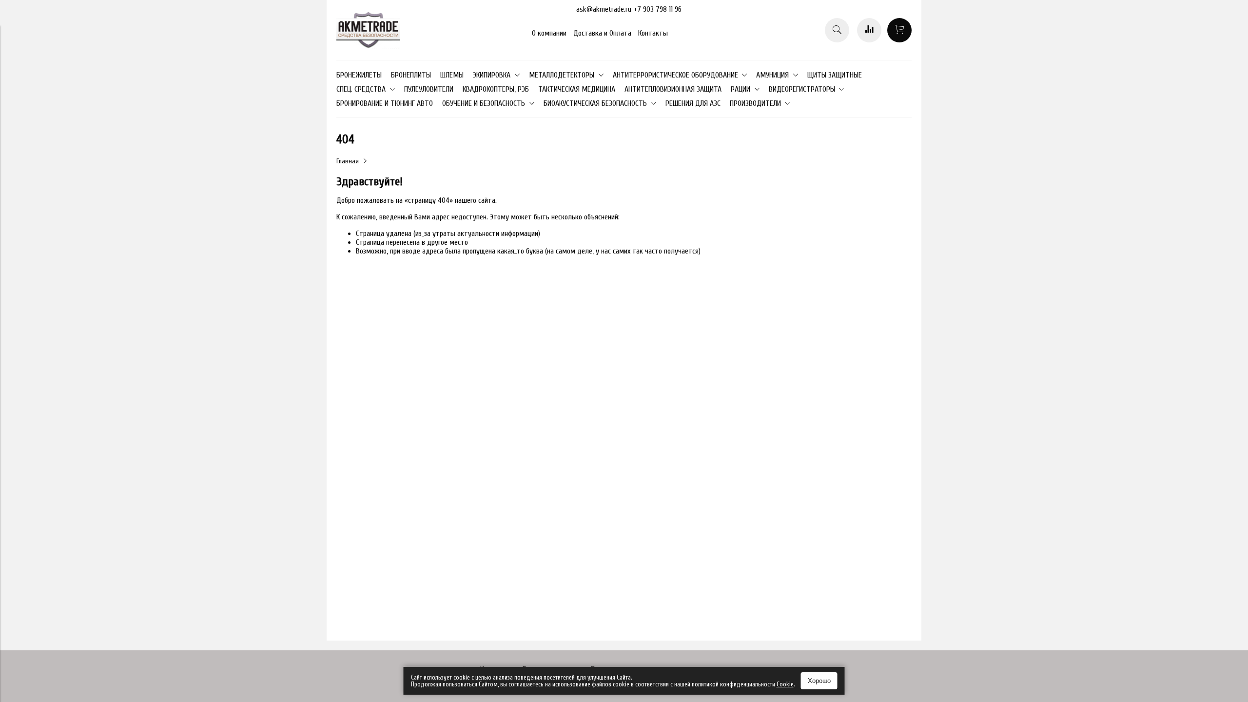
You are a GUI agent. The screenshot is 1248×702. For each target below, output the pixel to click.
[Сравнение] (869, 30)
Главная (347, 161)
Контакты (653, 33)
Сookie (785, 684)
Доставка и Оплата (602, 33)
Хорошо (819, 680)
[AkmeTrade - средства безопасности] (368, 46)
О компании (549, 33)
